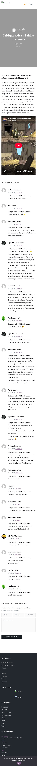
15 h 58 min (18, 336)
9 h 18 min (18, 589)
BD (2, 723)
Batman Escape (6, 746)
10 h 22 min (18, 488)
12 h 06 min (18, 288)
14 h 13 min (18, 320)
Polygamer (4, 707)
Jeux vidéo (21, 29)
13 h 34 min (18, 539)
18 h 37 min (18, 554)
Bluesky (3, 673)
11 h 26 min (18, 520)
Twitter (3, 679)
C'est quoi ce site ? (7, 662)
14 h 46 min (18, 473)
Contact (3, 668)
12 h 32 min (18, 449)
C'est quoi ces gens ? (7, 665)
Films (3, 718)
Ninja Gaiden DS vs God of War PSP (13, 738)
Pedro (3, 755)
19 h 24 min (18, 392)
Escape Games (6, 715)
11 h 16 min (18, 504)
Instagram (4, 676)
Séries (3, 720)
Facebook (4, 681)
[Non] (35, 761)
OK (19, 763)
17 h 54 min (18, 352)
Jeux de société (6, 712)
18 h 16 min (18, 245)
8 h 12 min (18, 192)
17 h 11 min (18, 224)
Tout (2, 726)
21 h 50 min (18, 419)
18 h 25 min (18, 573)
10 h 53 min (18, 208)
